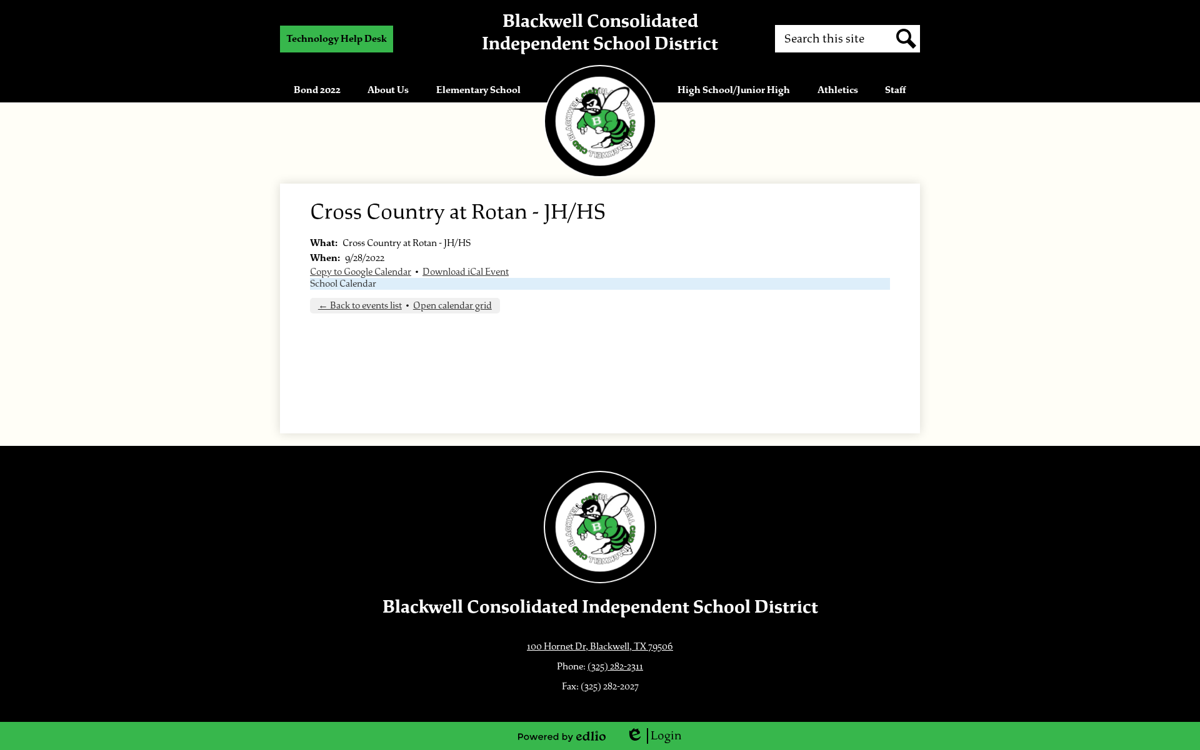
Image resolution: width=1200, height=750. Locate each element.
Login (654, 736)
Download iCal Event (465, 272)
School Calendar (343, 284)
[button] (317, 89)
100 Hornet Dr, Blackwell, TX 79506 (600, 647)
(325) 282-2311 (615, 667)
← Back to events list (360, 306)
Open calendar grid (452, 306)
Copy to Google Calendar (360, 272)
